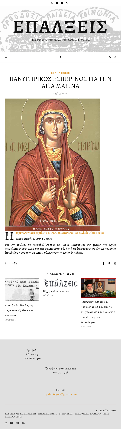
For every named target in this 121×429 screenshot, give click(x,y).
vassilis (13, 263)
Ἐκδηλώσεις (60, 73)
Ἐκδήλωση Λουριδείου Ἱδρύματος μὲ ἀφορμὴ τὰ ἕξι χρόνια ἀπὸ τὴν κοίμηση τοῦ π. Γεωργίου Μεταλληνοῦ (98, 312)
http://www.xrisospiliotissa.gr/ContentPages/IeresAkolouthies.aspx (60, 233)
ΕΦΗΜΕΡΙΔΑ (66, 413)
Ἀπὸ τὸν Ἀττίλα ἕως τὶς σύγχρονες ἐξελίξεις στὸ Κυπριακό (19, 310)
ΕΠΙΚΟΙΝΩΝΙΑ (13, 416)
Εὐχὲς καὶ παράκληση (56, 291)
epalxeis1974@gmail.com (60, 394)
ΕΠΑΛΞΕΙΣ (61, 26)
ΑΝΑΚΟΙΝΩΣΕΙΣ (99, 413)
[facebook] (62, 3)
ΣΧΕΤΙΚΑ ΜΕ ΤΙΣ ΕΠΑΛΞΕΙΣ (20, 413)
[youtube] (57, 3)
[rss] (52, 3)
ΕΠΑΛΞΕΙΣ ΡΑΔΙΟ (47, 413)
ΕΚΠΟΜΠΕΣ (82, 413)
